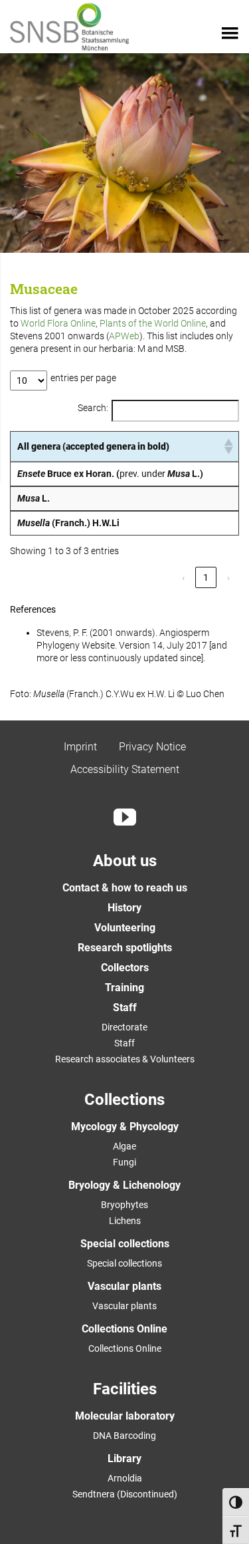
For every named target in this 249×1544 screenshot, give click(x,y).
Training (124, 987)
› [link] (228, 577)
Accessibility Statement (124, 769)
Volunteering (124, 927)
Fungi (124, 1162)
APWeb (124, 336)
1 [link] (205, 577)
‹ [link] (183, 577)
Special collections (124, 1243)
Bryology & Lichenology (124, 1185)
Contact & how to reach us (124, 887)
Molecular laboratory (125, 1416)
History (124, 907)
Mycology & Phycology (125, 1126)
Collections (124, 1099)
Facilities (125, 1389)
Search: (93, 407)
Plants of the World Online (153, 323)
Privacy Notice (152, 746)
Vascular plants (124, 1286)
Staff (125, 1007)
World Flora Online (58, 323)
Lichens (125, 1220)
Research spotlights (125, 947)
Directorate (124, 1027)
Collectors (125, 967)
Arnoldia (125, 1478)
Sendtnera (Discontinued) (124, 1494)
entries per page (83, 378)
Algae (124, 1146)
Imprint (80, 746)
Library (124, 1458)
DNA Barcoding (124, 1435)
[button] (228, 446)
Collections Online (124, 1328)
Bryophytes (124, 1204)
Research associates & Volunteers (125, 1059)
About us (125, 860)
